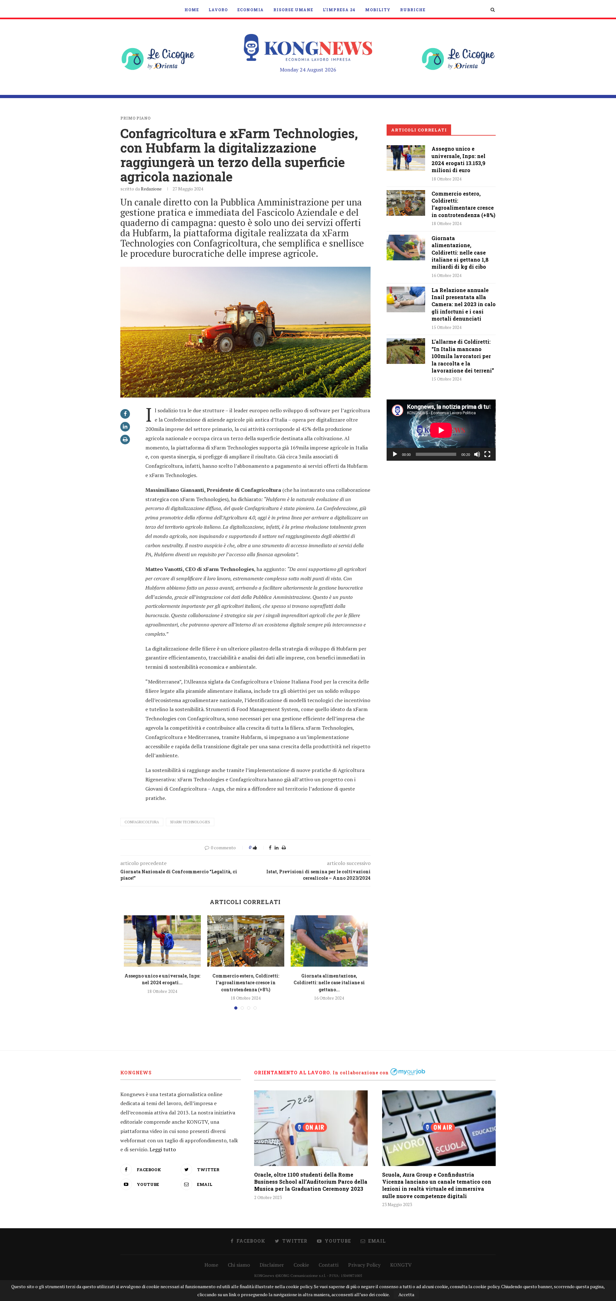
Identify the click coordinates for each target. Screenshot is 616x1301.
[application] (441, 430)
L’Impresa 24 (339, 9)
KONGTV (401, 1264)
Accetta (406, 1294)
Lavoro (218, 9)
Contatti (328, 1264)
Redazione (151, 189)
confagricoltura (141, 822)
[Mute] (477, 454)
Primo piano (135, 118)
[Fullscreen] (487, 454)
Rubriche (412, 9)
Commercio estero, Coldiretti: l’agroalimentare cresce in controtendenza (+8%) (245, 983)
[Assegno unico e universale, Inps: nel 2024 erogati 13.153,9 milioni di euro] (162, 941)
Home (191, 9)
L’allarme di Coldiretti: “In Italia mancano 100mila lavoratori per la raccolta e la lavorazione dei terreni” (463, 356)
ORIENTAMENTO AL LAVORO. (292, 1073)
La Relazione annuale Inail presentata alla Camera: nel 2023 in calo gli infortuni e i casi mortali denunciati (464, 304)
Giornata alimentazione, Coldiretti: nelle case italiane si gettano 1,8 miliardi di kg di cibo (460, 252)
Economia (250, 9)
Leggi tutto (163, 1149)
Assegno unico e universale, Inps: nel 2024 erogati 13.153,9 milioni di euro (458, 159)
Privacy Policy (364, 1264)
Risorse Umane (293, 9)
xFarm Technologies (190, 822)
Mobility (377, 9)
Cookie (301, 1264)
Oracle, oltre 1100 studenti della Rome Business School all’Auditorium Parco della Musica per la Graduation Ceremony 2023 (310, 1181)
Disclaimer (272, 1264)
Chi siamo (239, 1264)
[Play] (395, 454)
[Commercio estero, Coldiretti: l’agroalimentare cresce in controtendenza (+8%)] (245, 941)
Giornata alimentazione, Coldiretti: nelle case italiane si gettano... (329, 983)
